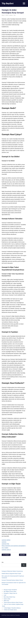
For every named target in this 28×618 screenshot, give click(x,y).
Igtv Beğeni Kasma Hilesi (10, 591)
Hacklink (22, 555)
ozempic (4, 542)
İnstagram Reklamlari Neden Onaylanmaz (12, 571)
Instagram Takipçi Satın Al (10, 593)
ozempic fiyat (5, 543)
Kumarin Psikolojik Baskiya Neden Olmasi (12, 580)
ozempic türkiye (6, 540)
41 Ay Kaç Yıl (6, 555)
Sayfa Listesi (7, 599)
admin (10, 15)
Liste (5, 595)
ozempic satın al (6, 549)
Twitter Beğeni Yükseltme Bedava (12, 608)
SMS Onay (6, 600)
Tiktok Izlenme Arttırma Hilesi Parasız (13, 602)
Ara (2, 562)
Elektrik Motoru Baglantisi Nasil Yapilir (11, 573)
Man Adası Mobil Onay (9, 597)
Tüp (14, 15)
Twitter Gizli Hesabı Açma (10, 609)
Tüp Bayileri (7, 3)
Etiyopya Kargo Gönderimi (10, 589)
